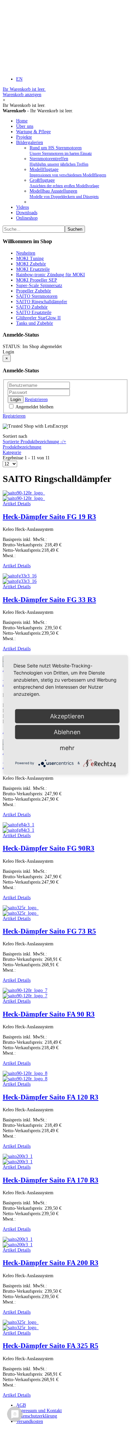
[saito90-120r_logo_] (24, 498)
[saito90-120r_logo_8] (25, 1078)
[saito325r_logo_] (21, 913)
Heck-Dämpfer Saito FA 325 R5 (50, 1346)
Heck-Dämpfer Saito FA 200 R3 (50, 1263)
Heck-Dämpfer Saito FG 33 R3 (49, 600)
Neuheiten (25, 253)
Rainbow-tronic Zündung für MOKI (50, 274)
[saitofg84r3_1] (18, 830)
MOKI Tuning (30, 258)
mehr (67, 747)
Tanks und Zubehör (34, 323)
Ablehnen (67, 731)
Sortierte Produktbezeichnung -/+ (34, 441)
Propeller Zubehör (33, 290)
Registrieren (36, 399)
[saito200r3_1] (18, 1161)
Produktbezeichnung (22, 447)
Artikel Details (17, 503)
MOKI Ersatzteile (33, 269)
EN (19, 79)
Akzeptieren (67, 715)
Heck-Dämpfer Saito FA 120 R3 (50, 1097)
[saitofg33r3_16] (20, 581)
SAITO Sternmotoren (36, 296)
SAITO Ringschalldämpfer (41, 301)
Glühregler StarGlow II (38, 317)
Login (15, 399)
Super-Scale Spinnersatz (39, 285)
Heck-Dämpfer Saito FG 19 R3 (49, 517)
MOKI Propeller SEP (36, 280)
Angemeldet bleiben (33, 406)
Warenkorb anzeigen (24, 92)
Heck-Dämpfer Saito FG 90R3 (48, 848)
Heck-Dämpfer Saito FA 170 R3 (50, 1180)
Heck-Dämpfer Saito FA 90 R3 (49, 1014)
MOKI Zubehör (31, 263)
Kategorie (12, 452)
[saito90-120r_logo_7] (25, 995)
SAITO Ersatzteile (33, 312)
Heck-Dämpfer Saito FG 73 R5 (49, 931)
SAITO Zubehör (32, 307)
